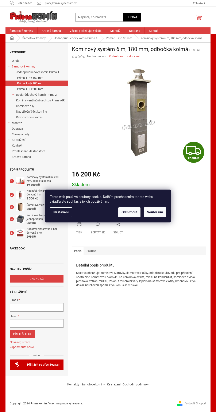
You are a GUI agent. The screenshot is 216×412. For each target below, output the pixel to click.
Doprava (18, 128)
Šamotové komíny (23, 66)
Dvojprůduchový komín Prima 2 (36, 94)
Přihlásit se (22, 334)
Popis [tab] (77, 251)
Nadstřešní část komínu (31, 111)
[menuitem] (21, 30)
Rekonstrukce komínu (30, 117)
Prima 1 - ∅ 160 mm (30, 77)
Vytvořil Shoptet (195, 403)
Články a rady (21, 134)
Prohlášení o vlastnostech (29, 151)
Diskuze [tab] (91, 251)
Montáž (17, 123)
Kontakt (17, 145)
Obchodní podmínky (136, 384)
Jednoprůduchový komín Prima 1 (37, 72)
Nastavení (61, 212)
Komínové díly (25, 106)
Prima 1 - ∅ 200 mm (30, 89)
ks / (37, 278)
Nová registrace (20, 342)
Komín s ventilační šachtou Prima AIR (40, 100)
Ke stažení (18, 139)
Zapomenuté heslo (22, 347)
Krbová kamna (21, 157)
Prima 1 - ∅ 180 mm (30, 83)
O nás (15, 60)
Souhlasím (155, 212)
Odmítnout (129, 212)
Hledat (132, 17)
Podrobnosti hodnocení (124, 56)
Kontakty (73, 384)
